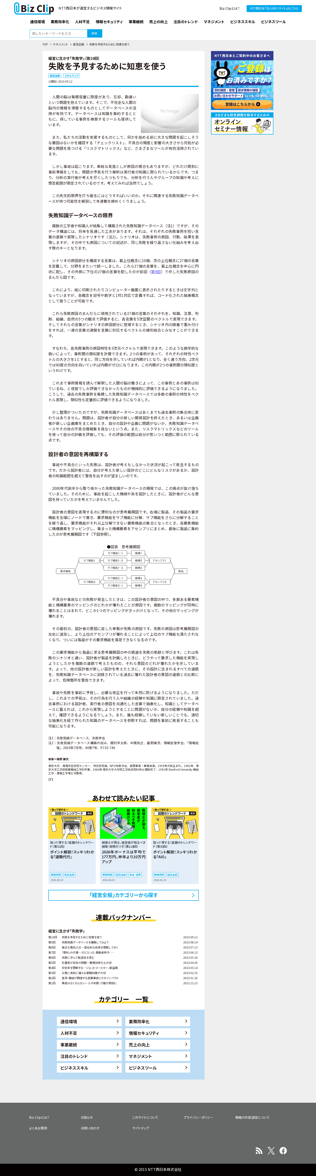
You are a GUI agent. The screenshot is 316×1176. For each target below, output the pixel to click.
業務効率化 (139, 1021)
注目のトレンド (74, 1056)
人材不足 (68, 1033)
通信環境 (68, 1021)
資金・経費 (135, 874)
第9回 (156, 271)
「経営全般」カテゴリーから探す (124, 894)
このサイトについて (145, 1117)
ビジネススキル (74, 1068)
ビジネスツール (143, 1068)
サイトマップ (140, 1128)
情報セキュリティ (144, 1033)
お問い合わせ (90, 1128)
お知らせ (87, 1117)
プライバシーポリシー (198, 1117)
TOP (45, 44)
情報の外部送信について (252, 1117)
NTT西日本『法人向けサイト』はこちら (274, 8)
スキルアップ (71, 75)
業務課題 (56, 874)
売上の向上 (139, 1044)
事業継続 (68, 1044)
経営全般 (78, 44)
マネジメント (60, 44)
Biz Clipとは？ (230, 8)
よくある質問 (38, 1128)
